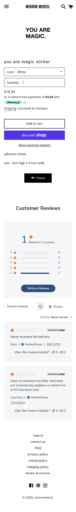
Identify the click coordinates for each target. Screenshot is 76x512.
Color (10, 72)
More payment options (34, 145)
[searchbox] (20, 306)
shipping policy (38, 467)
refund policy (38, 460)
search (38, 435)
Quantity (13, 82)
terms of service (38, 473)
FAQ (38, 448)
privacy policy (38, 454)
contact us (38, 441)
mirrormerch (44, 497)
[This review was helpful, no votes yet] (53, 352)
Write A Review (38, 288)
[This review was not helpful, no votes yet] (61, 352)
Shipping (10, 108)
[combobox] (56, 317)
